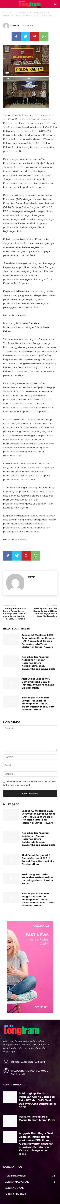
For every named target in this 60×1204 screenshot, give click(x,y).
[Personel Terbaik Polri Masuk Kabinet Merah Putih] (10, 1121)
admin (16, 26)
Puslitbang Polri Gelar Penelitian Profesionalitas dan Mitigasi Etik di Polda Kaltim (38, 879)
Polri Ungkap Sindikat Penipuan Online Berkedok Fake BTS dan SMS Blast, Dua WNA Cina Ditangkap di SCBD (37, 1100)
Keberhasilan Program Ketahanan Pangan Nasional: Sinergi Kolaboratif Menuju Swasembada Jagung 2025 (38, 662)
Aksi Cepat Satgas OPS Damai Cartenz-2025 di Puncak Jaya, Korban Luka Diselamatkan (45, 612)
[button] (55, 4)
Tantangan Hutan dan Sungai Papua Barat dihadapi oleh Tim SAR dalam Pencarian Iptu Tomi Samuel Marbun (14, 613)
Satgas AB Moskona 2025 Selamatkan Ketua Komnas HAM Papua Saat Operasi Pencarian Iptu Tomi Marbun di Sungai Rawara (38, 640)
